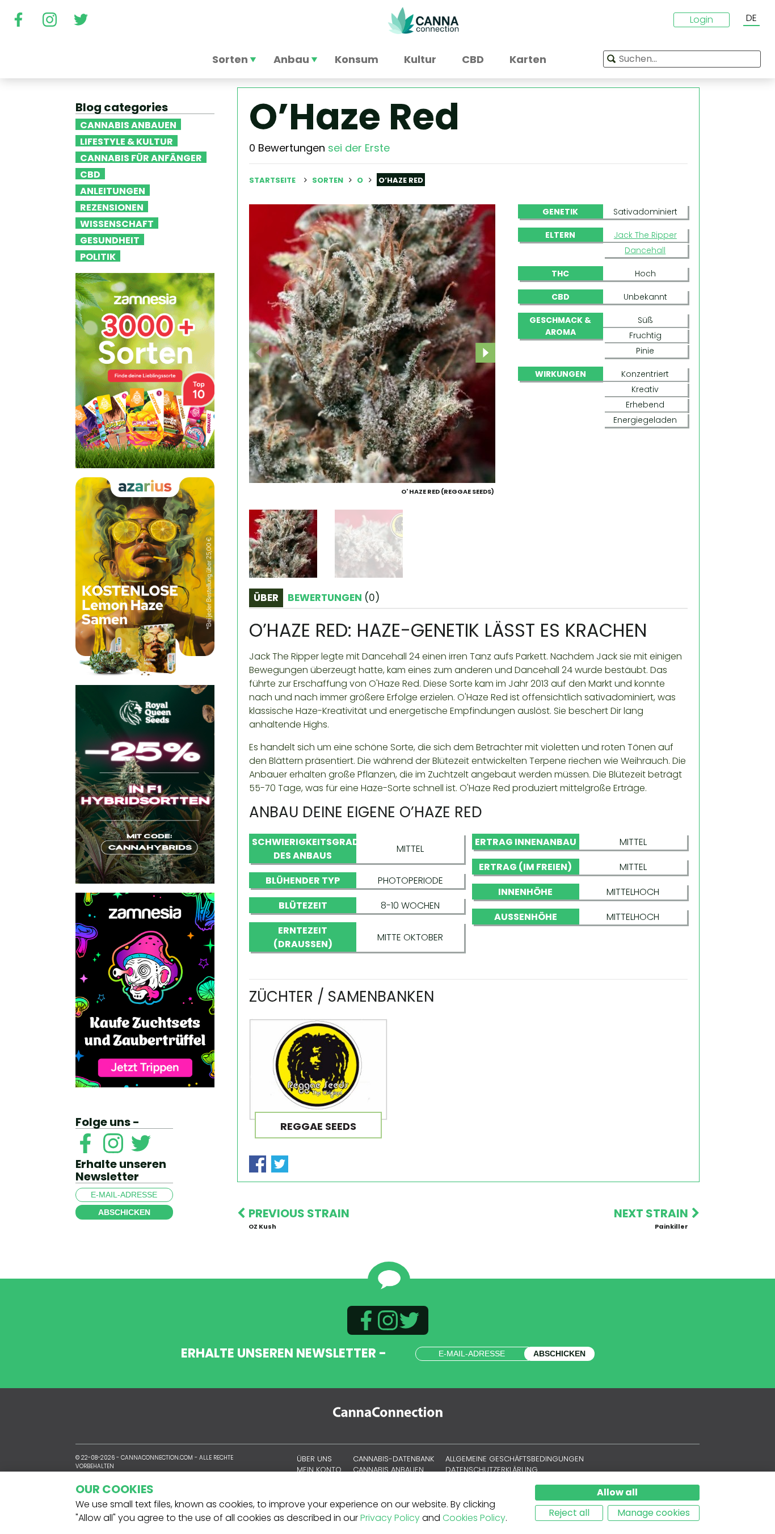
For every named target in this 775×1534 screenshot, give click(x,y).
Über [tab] (266, 597)
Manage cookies (653, 1512)
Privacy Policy (390, 1517)
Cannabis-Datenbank (393, 1458)
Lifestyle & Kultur (126, 140)
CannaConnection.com (423, 20)
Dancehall (645, 250)
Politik (98, 256)
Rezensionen (112, 206)
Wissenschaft (117, 223)
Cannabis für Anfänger (141, 157)
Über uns (314, 1458)
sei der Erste (359, 148)
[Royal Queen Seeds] (144, 783)
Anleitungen (112, 190)
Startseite (272, 180)
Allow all (617, 1492)
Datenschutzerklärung (491, 1469)
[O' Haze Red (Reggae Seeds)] (372, 343)
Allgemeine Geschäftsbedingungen (514, 1458)
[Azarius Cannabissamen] (144, 575)
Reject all (569, 1512)
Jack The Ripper (645, 235)
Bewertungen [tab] (334, 597)
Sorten (328, 180)
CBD (90, 173)
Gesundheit (110, 239)
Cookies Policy (474, 1517)
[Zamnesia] (144, 369)
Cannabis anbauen (128, 124)
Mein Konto (319, 1469)
